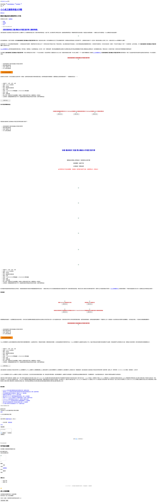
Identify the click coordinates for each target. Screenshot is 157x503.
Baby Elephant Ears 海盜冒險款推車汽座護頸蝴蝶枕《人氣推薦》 (17, 400)
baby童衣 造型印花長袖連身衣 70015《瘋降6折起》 (14, 403)
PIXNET (69, 485)
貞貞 (1, 411)
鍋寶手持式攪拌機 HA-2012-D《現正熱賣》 (12, 394)
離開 (7, 500)
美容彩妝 (10, 422)
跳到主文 (2, 12)
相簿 (4, 21)
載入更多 (2, 426)
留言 (10, 418)
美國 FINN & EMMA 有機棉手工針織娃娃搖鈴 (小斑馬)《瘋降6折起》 (18, 397)
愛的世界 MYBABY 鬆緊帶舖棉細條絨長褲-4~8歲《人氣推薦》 (16, 396)
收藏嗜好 (11, 19)
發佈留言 (2, 434)
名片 (4, 24)
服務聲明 (90, 485)
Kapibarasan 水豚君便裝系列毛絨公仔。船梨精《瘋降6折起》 (16, 399)
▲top (1, 424)
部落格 (4, 22)
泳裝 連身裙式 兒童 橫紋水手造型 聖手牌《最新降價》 (20, 29)
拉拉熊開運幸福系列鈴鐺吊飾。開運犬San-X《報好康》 (15, 393)
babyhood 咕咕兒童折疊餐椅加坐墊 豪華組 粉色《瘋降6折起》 (16, 390)
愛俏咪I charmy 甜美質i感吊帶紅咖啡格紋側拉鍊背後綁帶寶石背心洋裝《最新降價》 (21, 391)
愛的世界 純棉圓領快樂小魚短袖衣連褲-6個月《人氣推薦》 (16, 402)
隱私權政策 (85, 485)
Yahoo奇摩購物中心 (4, 49)
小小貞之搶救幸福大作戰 (11, 9)
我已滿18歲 (3, 500)
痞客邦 (7, 418)
